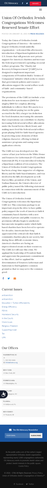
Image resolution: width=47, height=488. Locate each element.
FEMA (4, 310)
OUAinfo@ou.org (11, 362)
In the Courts (7, 318)
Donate (35, 3)
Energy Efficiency (9, 306)
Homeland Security (10, 314)
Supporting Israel (9, 329)
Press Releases (37, 34)
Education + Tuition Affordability (16, 302)
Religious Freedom (10, 325)
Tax (3, 333)
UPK (4, 337)
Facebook (19, 484)
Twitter (31, 484)
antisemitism (7, 295)
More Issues (7, 321)
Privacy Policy (37, 473)
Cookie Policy (23, 466)
